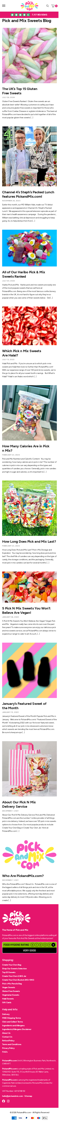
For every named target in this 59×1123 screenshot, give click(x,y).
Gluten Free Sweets (11, 991)
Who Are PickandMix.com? (23, 876)
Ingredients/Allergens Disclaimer (16, 1029)
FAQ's (5, 1052)
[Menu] (6, 6)
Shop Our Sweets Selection (14, 968)
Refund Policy (8, 1040)
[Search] (47, 6)
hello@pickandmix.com (12, 1096)
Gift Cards (6, 1002)
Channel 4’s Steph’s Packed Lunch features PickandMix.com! (28, 194)
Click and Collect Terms (12, 1022)
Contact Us (7, 1037)
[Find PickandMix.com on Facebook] (3, 1101)
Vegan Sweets (8, 987)
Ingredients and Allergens (13, 1025)
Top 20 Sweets (8, 972)
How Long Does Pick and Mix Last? (29, 541)
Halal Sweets (8, 999)
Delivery (6, 1014)
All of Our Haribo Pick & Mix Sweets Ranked (23, 274)
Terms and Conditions (11, 1044)
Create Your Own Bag (11, 965)
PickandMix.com (9, 1060)
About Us (6, 1033)
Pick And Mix (22, 938)
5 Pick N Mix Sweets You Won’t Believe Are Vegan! (26, 610)
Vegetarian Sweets (10, 995)
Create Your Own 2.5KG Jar (14, 976)
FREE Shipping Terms (11, 1018)
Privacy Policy (8, 1048)
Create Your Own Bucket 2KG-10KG (18, 980)
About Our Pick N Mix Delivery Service (19, 804)
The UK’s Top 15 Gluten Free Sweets (19, 91)
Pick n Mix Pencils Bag (12, 983)
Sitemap (28, 1096)
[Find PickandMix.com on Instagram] (8, 1101)
